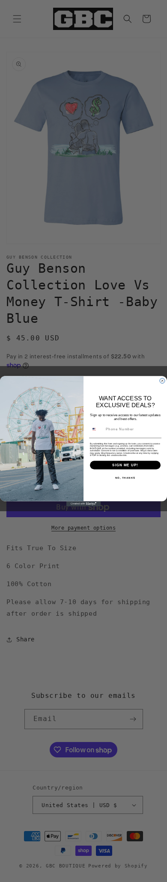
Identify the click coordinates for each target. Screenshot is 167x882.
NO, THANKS (125, 477)
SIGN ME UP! (125, 465)
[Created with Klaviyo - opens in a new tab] (83, 503)
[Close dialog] (162, 380)
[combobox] (97, 429)
